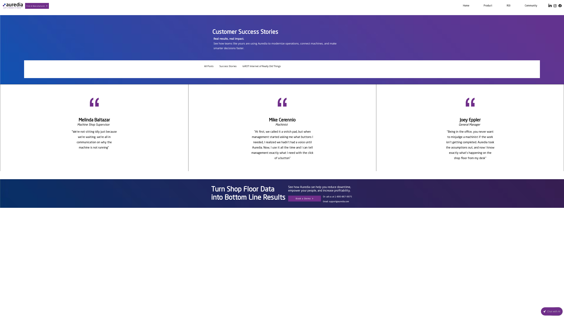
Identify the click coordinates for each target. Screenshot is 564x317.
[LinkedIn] (550, 6)
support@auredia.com (339, 202)
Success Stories (228, 66)
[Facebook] (560, 6)
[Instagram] (555, 6)
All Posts (209, 66)
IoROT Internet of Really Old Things (261, 66)
